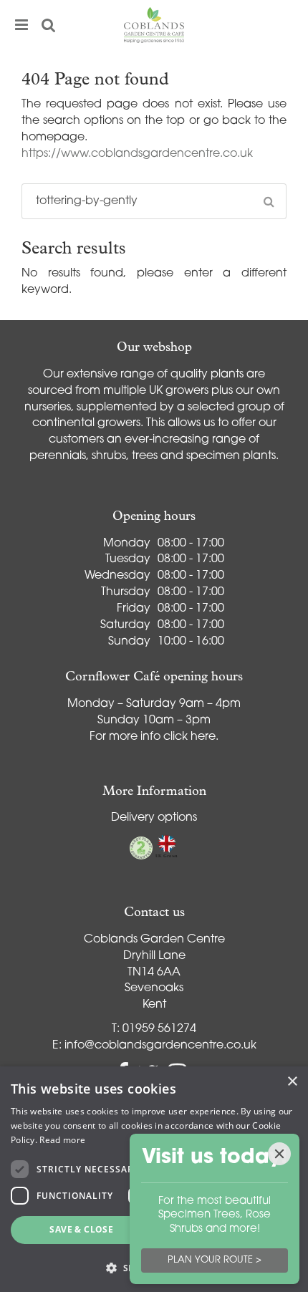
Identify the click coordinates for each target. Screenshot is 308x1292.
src (48, 25)
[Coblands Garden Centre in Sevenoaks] (154, 25)
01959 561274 (159, 1029)
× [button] (292, 1081)
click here (189, 737)
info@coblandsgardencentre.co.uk (160, 1045)
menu (21, 25)
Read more (62, 1140)
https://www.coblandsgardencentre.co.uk (137, 154)
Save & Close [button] (81, 1229)
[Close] (279, 1153)
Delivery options (154, 818)
